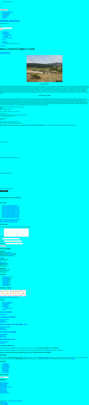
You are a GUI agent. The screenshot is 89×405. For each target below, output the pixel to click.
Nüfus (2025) (3, 262)
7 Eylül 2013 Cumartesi (5, 52)
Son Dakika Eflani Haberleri (7, 317)
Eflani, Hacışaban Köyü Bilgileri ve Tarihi (11, 212)
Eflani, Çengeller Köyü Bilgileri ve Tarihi (11, 211)
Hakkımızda (5, 16)
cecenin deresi (18, 219)
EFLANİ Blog (6, 285)
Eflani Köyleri (5, 15)
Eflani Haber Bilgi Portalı (5, 53)
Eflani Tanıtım (5, 281)
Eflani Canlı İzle (6, 31)
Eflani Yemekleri (3, 391)
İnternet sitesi (2, 243)
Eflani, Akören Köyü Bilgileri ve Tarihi (11, 208)
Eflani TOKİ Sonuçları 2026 (7, 339)
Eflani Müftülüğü (3, 385)
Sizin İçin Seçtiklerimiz (6, 312)
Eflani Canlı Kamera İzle (8, 12)
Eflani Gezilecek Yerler (5, 392)
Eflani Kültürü (6, 282)
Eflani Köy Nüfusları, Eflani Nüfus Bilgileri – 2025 (13, 324)
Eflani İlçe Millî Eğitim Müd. (6, 387)
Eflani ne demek (3, 389)
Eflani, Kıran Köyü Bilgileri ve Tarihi (10, 213)
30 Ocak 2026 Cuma (4, 341)
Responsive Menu (4, 9)
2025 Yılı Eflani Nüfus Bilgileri (8, 331)
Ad (1, 238)
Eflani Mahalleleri (6, 279)
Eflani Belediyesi (3, 384)
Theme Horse (5, 403)
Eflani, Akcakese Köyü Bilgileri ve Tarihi (11, 207)
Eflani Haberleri (6, 14)
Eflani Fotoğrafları (6, 13)
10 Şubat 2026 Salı (4, 334)
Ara (1, 26)
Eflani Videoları (8, 35)
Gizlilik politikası (8, 37)
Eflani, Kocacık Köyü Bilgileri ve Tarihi (11, 214)
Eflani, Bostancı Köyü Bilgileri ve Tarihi (11, 210)
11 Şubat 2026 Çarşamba (5, 326)
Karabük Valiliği (3, 382)
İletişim (4, 17)
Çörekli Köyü (7, 219)
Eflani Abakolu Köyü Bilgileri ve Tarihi (11, 206)
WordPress (6, 404)
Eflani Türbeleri (6, 284)
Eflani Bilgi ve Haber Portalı (9, 21)
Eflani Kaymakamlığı (4, 383)
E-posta (2, 241)
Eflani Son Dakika (4, 390)
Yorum (2, 236)
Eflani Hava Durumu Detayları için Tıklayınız (9, 297)
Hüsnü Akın (10, 254)
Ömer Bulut (8, 252)
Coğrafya (2, 258)
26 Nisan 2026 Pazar (4, 319)
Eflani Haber (2, 320)
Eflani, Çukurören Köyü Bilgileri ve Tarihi (9, 221)
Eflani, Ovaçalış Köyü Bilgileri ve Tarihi (11, 216)
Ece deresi (12, 219)
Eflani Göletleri (6, 280)
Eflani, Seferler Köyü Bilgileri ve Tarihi (11, 217)
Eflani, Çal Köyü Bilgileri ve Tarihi (10, 205)
